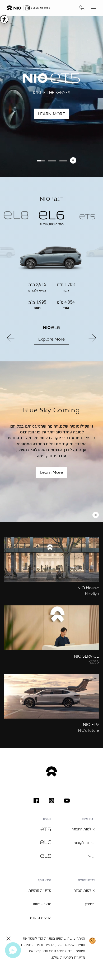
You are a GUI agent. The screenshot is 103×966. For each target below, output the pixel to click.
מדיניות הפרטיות (72, 957)
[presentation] (66, 800)
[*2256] (82, 8)
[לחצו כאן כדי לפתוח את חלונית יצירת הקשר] (13, 950)
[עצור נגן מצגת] (95, 515)
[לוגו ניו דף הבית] (28, 8)
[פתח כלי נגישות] (4, 19)
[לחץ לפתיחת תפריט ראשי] (93, 8)
